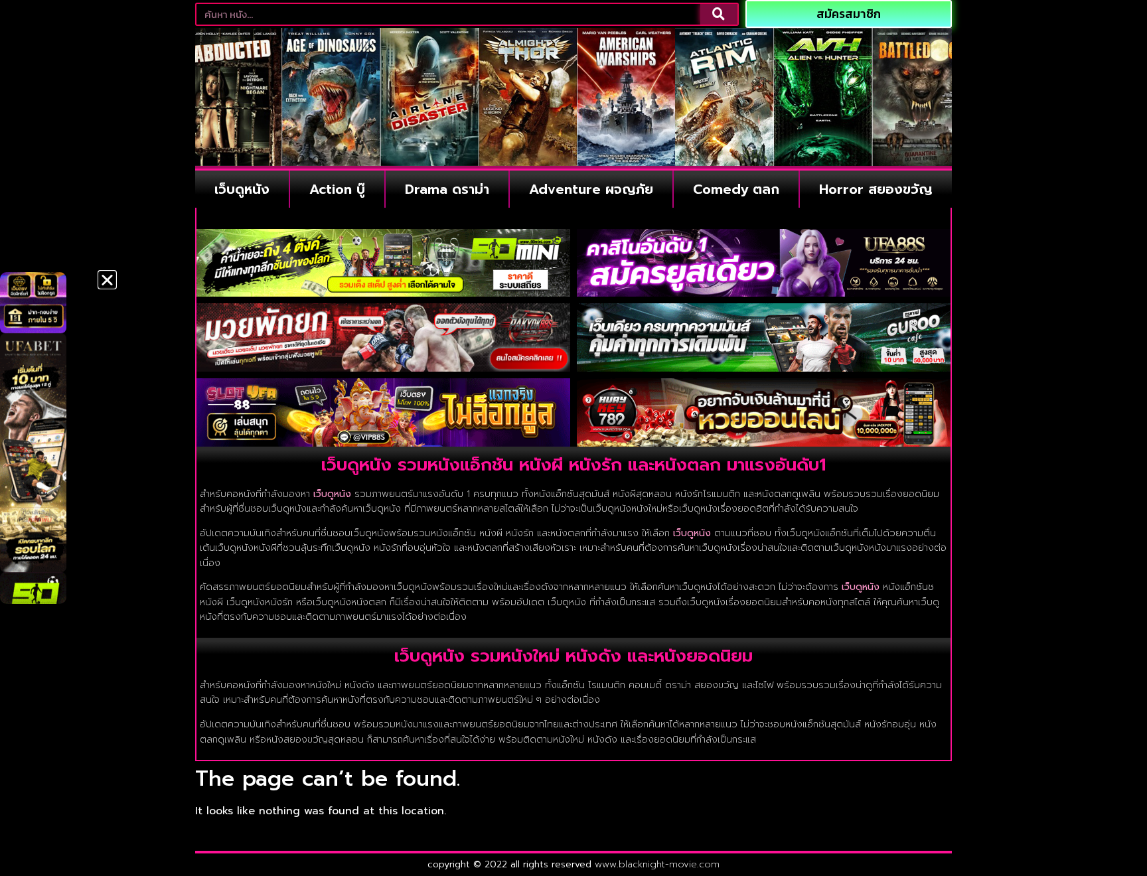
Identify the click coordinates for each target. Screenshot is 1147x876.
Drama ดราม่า (447, 189)
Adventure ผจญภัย (591, 189)
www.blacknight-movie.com (657, 864)
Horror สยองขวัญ (876, 189)
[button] (107, 279)
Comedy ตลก (736, 189)
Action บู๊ (337, 189)
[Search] (718, 14)
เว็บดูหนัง (241, 189)
